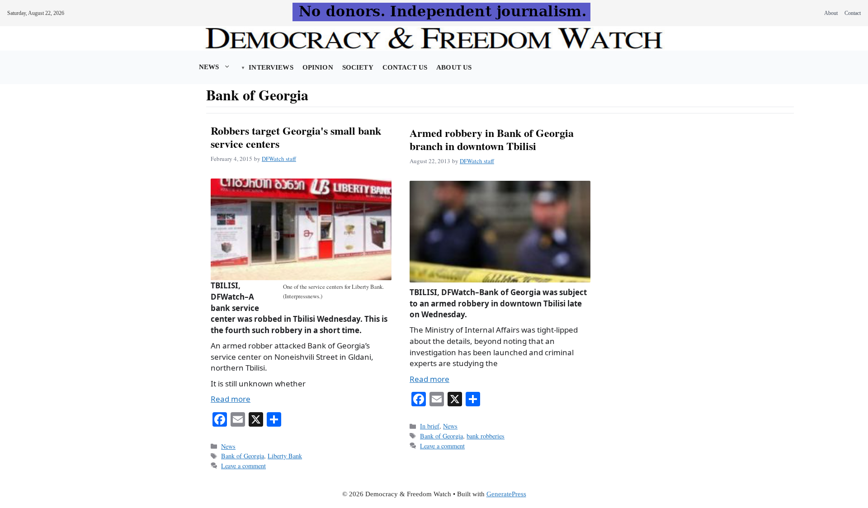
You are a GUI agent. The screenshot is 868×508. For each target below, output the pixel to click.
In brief (429, 426)
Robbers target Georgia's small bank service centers (296, 136)
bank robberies (486, 436)
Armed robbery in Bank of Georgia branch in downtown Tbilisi (492, 139)
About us (454, 67)
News (209, 67)
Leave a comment (243, 465)
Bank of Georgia (242, 456)
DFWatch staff (279, 159)
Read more (230, 399)
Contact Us (404, 67)
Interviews (271, 67)
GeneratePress (506, 494)
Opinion (317, 67)
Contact (852, 13)
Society (357, 67)
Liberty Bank (285, 456)
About (831, 13)
